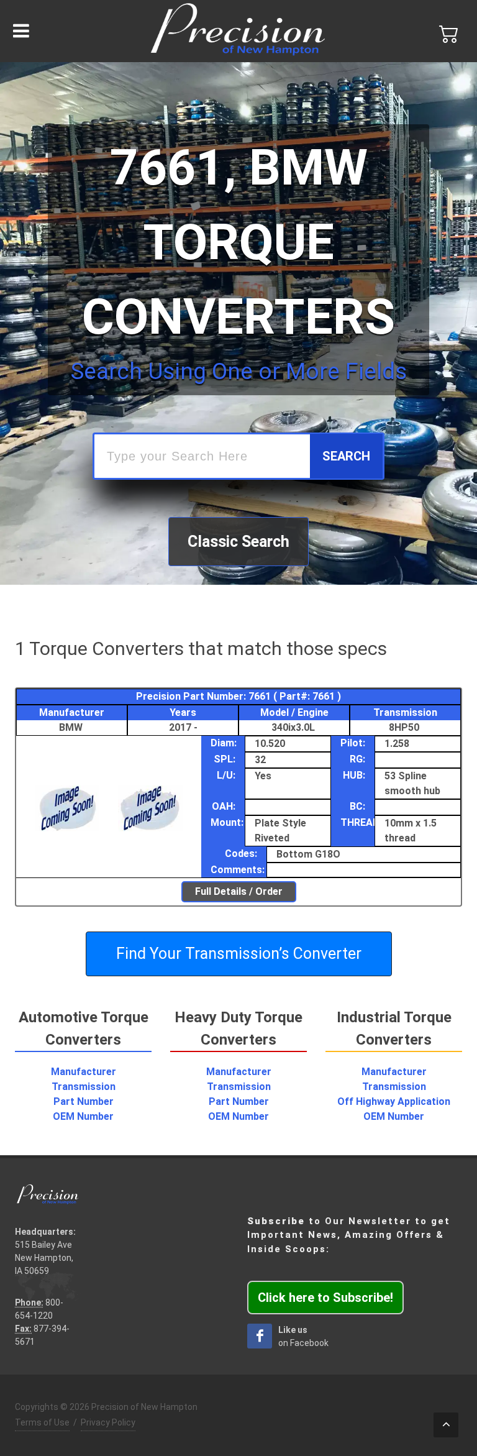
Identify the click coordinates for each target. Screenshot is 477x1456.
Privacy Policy (108, 1422)
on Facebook (303, 1336)
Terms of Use (42, 1422)
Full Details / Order (239, 891)
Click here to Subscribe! (325, 1297)
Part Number (83, 1101)
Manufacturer (83, 1072)
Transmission (84, 1086)
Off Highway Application (393, 1101)
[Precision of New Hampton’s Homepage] (238, 31)
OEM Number (83, 1116)
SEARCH (346, 456)
